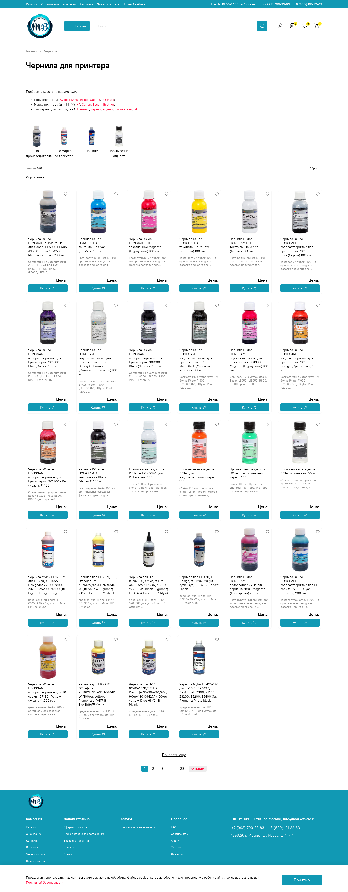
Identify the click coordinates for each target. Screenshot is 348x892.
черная (96, 109)
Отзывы (176, 847)
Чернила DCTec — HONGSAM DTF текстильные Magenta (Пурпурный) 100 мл (145, 245)
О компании (50, 4)
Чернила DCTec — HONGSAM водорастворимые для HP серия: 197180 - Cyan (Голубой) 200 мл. (299, 585)
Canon (86, 104)
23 (182, 768)
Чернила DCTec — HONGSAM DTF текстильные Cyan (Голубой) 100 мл (92, 245)
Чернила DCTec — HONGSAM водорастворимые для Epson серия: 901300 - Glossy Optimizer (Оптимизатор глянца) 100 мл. (98, 362)
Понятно (302, 879)
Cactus (95, 100)
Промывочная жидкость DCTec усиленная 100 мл (298, 471)
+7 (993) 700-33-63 (275, 4)
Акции (175, 840)
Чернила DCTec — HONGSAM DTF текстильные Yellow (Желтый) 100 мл (194, 245)
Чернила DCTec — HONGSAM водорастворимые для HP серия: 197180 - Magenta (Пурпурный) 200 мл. (249, 585)
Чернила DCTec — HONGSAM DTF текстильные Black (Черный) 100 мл (92, 475)
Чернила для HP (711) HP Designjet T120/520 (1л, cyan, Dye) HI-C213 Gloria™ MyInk (199, 583)
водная (108, 109)
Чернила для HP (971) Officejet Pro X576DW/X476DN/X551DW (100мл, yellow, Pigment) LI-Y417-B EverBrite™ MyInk (97, 694)
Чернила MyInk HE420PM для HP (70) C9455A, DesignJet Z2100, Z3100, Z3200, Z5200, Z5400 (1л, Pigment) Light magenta (47, 585)
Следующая (197, 768)
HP (78, 104)
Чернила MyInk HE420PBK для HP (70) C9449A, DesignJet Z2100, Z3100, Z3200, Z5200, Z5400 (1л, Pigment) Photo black (198, 692)
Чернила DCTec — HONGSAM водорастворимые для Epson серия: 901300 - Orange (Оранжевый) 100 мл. (298, 360)
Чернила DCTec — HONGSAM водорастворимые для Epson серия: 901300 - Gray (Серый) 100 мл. (296, 247)
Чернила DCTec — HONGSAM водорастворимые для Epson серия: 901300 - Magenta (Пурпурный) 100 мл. (249, 360)
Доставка (86, 4)
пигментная (123, 109)
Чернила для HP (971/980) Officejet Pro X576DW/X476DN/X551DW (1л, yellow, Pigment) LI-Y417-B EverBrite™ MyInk (98, 585)
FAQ (173, 827)
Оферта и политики (76, 827)
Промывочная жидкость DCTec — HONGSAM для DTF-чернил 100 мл (146, 473)
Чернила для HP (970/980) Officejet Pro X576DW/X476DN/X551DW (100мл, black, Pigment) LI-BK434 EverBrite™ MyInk (149, 585)
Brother (108, 104)
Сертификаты (179, 834)
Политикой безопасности (44, 882)
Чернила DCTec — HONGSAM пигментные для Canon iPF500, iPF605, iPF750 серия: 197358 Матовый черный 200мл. (48, 247)
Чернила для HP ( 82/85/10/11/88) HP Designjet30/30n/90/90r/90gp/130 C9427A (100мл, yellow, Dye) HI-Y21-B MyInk (148, 694)
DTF (136, 109)
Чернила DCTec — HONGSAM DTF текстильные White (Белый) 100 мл (244, 245)
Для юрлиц (178, 854)
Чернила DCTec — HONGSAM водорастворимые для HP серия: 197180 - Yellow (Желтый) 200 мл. (47, 692)
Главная (31, 51)
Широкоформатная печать (138, 827)
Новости (69, 847)
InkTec (83, 100)
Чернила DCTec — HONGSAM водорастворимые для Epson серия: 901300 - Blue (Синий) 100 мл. (44, 358)
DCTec (63, 100)
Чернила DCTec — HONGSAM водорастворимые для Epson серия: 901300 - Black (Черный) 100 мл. (146, 358)
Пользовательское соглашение (84, 834)
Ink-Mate (108, 100)
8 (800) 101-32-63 (309, 4)
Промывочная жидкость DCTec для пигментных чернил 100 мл (247, 473)
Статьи (68, 854)
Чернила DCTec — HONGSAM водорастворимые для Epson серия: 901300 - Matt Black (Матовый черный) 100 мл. (195, 360)
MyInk (73, 100)
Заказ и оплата (108, 4)
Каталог (32, 4)
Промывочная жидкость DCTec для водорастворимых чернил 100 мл (198, 475)
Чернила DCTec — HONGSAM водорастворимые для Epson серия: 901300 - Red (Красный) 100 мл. (48, 477)
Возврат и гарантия (76, 840)
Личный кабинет (135, 4)
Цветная (83, 109)
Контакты (69, 4)
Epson (97, 104)
